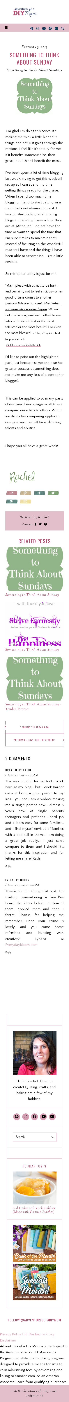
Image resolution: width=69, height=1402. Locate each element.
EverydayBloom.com (21, 945)
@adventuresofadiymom (41, 1319)
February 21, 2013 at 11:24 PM (22, 885)
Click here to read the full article (23, 345)
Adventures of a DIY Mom (39, 1391)
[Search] (52, 1137)
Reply (8, 866)
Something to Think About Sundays (34, 70)
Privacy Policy (10, 1334)
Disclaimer (8, 1340)
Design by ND (34, 1396)
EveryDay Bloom (17, 880)
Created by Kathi (18, 770)
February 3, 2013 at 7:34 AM (21, 775)
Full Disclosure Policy (38, 1334)
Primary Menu (6, 27)
